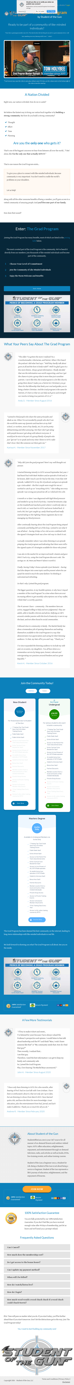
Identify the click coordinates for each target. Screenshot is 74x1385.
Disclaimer (66, 1382)
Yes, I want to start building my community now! (37, 1329)
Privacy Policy (64, 1379)
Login (68, 5)
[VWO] (26, 11)
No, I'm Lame (40, 11)
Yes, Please (51, 11)
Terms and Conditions (50, 1379)
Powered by (21, 11)
